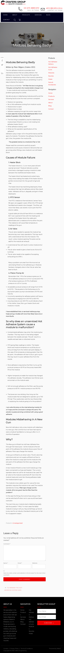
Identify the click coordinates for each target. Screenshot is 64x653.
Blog (48, 15)
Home (5, 15)
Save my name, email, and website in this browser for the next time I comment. (24, 574)
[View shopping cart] (20, 19)
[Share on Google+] (2, 69)
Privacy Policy (14, 648)
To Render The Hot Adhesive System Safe (13, 589)
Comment (6, 544)
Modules (51, 73)
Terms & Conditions (27, 648)
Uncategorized (17, 523)
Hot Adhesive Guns (31, 622)
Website (34, 563)
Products (26, 15)
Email (20, 563)
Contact (6, 19)
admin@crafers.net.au (54, 8)
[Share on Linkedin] (2, 73)
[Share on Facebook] (2, 61)
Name (5, 563)
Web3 (59, 648)
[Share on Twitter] (2, 65)
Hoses (50, 79)
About (14, 15)
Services (38, 15)
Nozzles (51, 76)
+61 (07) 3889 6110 (31, 8)
